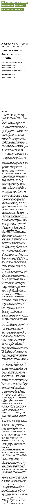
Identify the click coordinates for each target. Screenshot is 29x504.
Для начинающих (7, 9)
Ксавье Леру (12, 254)
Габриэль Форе (13, 315)
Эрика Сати (11, 392)
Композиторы (19, 9)
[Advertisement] (14, 27)
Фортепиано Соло (7, 5)
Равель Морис (18, 50)
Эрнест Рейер (15, 255)
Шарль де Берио (6, 141)
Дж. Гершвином (22, 463)
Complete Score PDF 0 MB (8, 65)
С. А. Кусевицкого (6, 424)
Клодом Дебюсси (21, 340)
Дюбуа (17, 293)
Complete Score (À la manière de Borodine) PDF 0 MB (14, 71)
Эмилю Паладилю (12, 230)
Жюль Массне (20, 254)
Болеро (5, 431)
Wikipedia (4, 111)
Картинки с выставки (8, 425)
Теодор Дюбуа (20, 257)
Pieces (8, 58)
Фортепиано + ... (20, 5)
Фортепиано (18, 54)
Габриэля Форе (20, 204)
